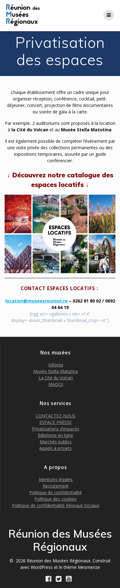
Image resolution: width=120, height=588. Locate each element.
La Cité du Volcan (55, 378)
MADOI (55, 384)
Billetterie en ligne (55, 435)
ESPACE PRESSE (55, 422)
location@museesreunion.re (36, 301)
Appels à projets (55, 448)
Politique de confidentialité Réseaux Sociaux (55, 505)
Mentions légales (56, 479)
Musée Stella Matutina (55, 371)
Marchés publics (56, 442)
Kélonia (55, 365)
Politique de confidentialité (55, 492)
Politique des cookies (55, 499)
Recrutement (56, 486)
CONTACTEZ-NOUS (55, 416)
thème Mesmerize (82, 567)
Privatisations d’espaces (55, 429)
